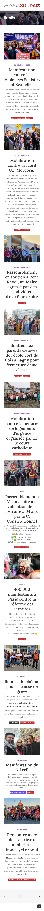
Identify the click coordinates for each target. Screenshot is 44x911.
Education (18, 376)
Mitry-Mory (14, 722)
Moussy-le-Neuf (29, 880)
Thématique (18, 454)
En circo (18, 547)
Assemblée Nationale (17, 792)
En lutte (29, 118)
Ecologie (18, 230)
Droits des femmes (18, 118)
